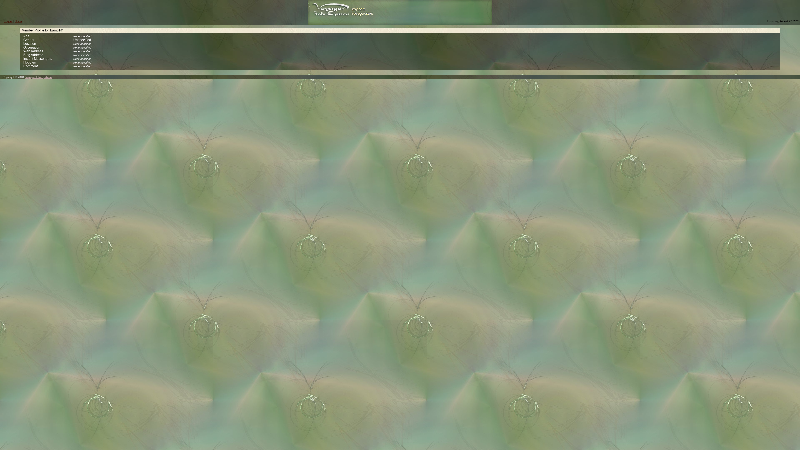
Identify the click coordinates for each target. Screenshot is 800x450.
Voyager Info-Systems (38, 77)
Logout (8, 21)
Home (18, 21)
